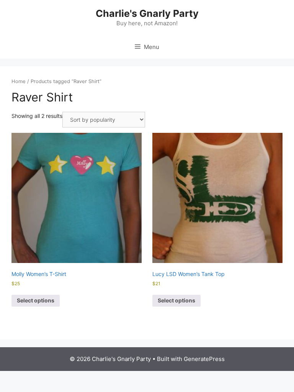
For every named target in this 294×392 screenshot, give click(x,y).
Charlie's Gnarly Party (147, 13)
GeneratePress (204, 359)
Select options (35, 300)
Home (18, 81)
